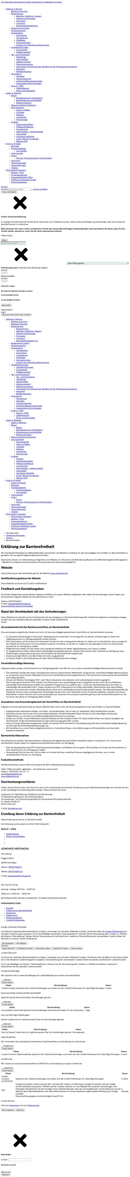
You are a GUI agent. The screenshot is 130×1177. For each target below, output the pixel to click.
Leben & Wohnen (18, 423)
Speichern (20, 1110)
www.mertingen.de (59, 573)
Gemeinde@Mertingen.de (19, 604)
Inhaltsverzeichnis (14, 918)
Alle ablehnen (21, 943)
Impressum (11, 913)
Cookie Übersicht (8, 948)
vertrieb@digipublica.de (11, 774)
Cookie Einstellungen (15, 920)
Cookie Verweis (76, 948)
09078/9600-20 (15, 872)
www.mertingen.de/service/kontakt (17, 606)
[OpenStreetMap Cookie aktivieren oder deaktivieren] (2, 1046)
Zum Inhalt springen (30, 2)
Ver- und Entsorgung (25, 377)
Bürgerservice (22, 329)
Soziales (19, 459)
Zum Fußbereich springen (50, 2)
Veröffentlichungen (24, 367)
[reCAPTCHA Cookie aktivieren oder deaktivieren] (2, 1068)
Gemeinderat (22, 351)
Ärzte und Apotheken (15, 836)
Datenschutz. (33, 1105)
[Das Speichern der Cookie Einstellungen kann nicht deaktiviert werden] (2, 980)
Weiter (4, 240)
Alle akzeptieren (8, 943)
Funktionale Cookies (42, 948)
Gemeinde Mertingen (15, 535)
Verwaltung (21, 399)
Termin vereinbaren (9, 192)
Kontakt (9, 908)
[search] (19, 189)
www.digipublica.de (10, 776)
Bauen (19, 428)
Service (9, 538)
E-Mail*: (4, 1160)
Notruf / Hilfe (22, 413)
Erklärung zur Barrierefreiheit (19, 911)
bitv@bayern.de (15, 808)
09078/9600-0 (15, 867)
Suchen (4, 189)
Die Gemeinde (22, 442)
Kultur (19, 500)
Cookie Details (7, 982)
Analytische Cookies (60, 948)
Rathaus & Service (19, 322)
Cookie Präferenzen (114, 931)
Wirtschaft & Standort (21, 517)
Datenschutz (11, 915)
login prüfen (6, 305)
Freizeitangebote (23, 490)
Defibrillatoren (12, 834)
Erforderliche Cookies (25, 948)
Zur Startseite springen (11, 2)
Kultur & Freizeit (18, 483)
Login (3, 312)
